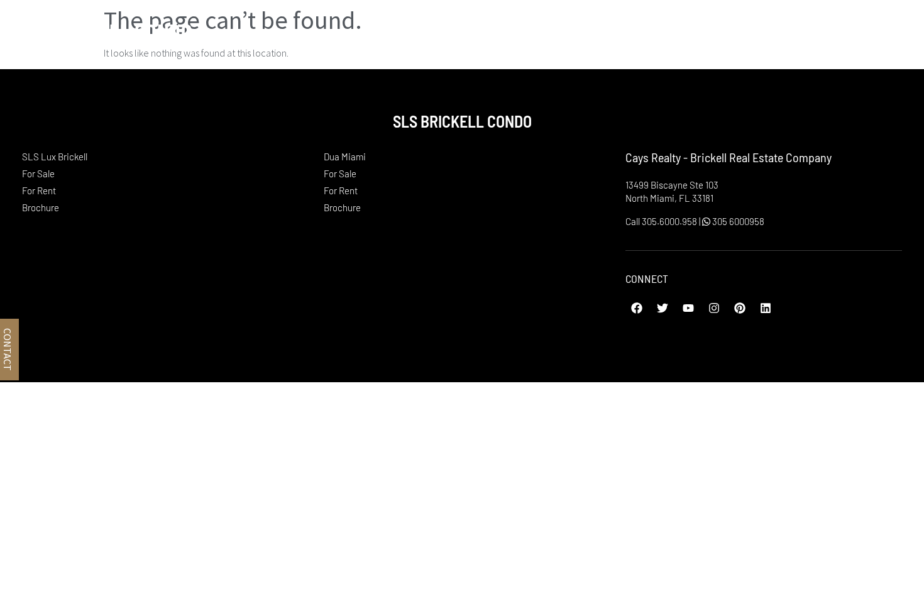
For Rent (39, 190)
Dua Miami (803, 30)
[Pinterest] (740, 308)
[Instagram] (714, 308)
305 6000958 (737, 221)
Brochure (40, 207)
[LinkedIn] (765, 308)
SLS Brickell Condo (102, 31)
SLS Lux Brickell (681, 30)
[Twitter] (662, 308)
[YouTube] (688, 308)
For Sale (38, 173)
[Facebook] (636, 308)
